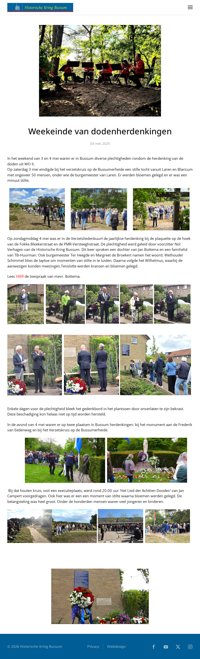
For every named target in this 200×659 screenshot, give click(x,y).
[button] (190, 7)
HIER (20, 276)
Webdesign (116, 646)
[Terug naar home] (40, 7)
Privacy (93, 646)
